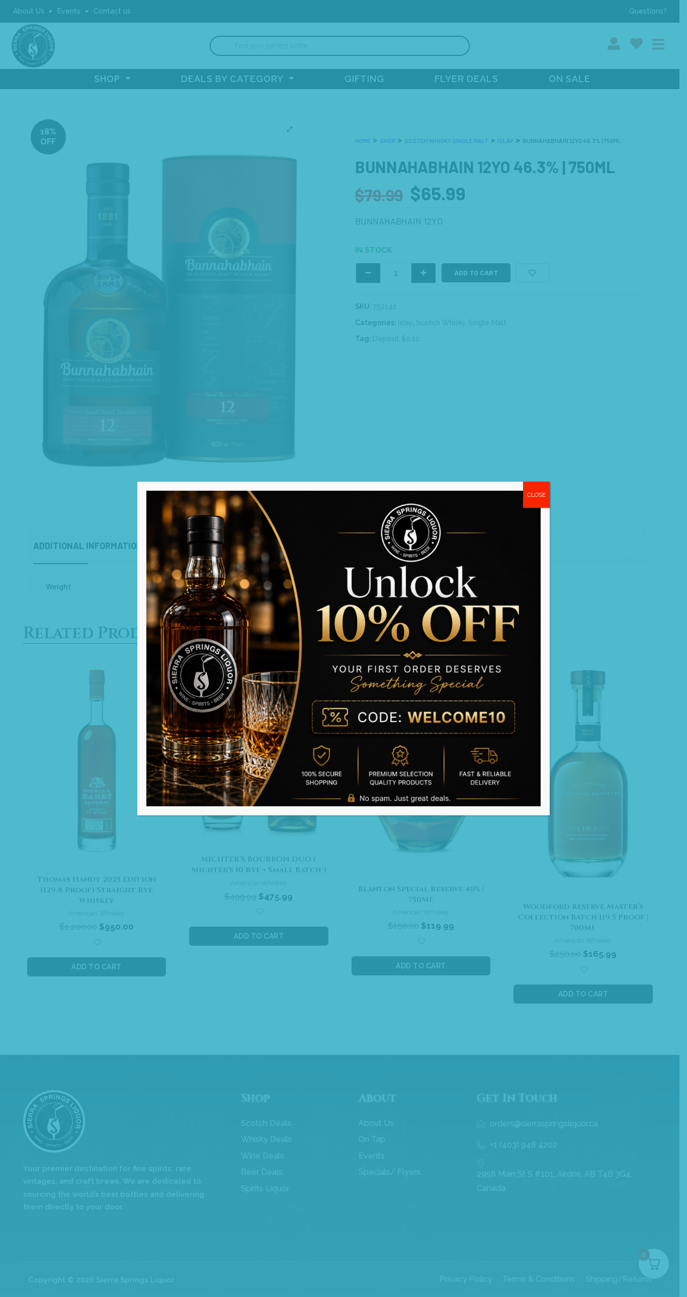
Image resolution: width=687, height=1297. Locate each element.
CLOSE (536, 494)
